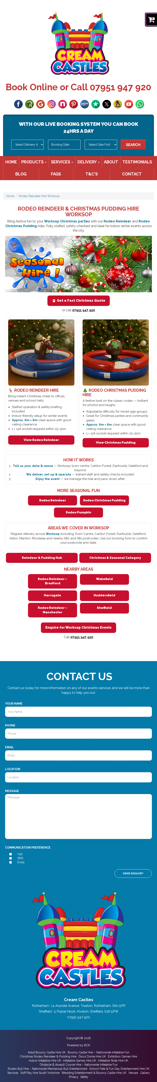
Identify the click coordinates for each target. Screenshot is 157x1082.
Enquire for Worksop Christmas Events (78, 627)
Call (19, 854)
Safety (84, 1077)
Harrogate (52, 595)
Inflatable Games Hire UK (79, 1060)
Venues (133, 1072)
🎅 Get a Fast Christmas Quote (78, 300)
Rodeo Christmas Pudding (104, 500)
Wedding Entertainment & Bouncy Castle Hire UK (94, 1072)
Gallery (145, 1072)
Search (133, 145)
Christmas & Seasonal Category (115, 558)
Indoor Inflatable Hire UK (45, 1060)
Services (61, 162)
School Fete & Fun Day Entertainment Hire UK (119, 1068)
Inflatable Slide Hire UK (113, 1060)
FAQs (56, 174)
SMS (20, 858)
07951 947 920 (120, 87)
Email (9, 747)
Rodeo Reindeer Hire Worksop (39, 196)
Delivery (87, 162)
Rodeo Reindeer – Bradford (52, 581)
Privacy (73, 1077)
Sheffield (104, 608)
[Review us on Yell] (117, 103)
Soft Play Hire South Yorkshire (39, 1072)
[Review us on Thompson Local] (84, 103)
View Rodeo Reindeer (41, 440)
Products (33, 162)
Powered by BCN (78, 1045)
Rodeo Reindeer (52, 500)
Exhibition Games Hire (122, 1056)
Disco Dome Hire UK (92, 1056)
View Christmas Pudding (116, 442)
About (111, 162)
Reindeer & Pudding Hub (42, 558)
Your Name (13, 703)
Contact (132, 174)
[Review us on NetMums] (62, 103)
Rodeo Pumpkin (78, 512)
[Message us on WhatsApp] (140, 103)
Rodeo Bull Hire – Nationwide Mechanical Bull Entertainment (47, 1068)
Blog (21, 174)
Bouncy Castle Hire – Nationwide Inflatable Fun (98, 1052)
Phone (10, 725)
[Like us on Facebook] (18, 103)
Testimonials (137, 162)
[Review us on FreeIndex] (29, 103)
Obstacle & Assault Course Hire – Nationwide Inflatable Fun (79, 1064)
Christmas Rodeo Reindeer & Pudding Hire (48, 1056)
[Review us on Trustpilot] (95, 103)
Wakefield (104, 579)
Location (12, 769)
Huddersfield (104, 595)
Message (12, 791)
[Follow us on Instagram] (51, 103)
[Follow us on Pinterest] (73, 103)
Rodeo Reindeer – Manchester (52, 610)
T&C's (91, 174)
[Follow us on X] (106, 103)
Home (11, 162)
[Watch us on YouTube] (128, 103)
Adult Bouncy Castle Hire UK (47, 1052)
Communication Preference (27, 847)
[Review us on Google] (40, 103)
